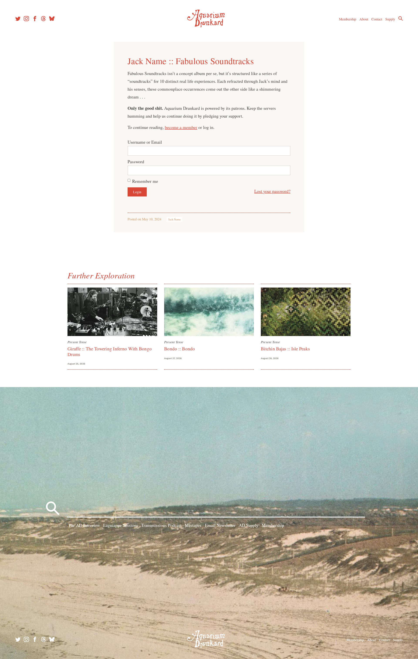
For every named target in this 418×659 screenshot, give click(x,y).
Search (400, 18)
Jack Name (174, 219)
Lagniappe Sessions (120, 525)
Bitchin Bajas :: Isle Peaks (285, 349)
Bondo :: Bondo (179, 349)
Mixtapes (193, 525)
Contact (376, 19)
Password (136, 162)
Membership (347, 19)
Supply (390, 19)
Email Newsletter (220, 525)
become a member (181, 127)
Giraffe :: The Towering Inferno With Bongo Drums (109, 351)
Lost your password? (272, 191)
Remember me (145, 181)
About (363, 19)
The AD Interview (84, 525)
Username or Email (145, 142)
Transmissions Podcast (161, 525)
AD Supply (248, 525)
